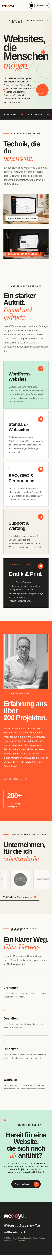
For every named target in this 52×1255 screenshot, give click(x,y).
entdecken (42, 92)
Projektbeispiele (25, 1238)
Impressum (8, 1240)
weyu (8, 5)
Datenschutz (20, 1240)
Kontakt (42, 1238)
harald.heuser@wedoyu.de (15, 1232)
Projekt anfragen (22, 1184)
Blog (35, 1238)
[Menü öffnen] (32, 5)
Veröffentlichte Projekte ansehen (17, 897)
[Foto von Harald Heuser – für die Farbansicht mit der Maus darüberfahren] (26, 661)
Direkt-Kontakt (42, 5)
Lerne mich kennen (12, 779)
